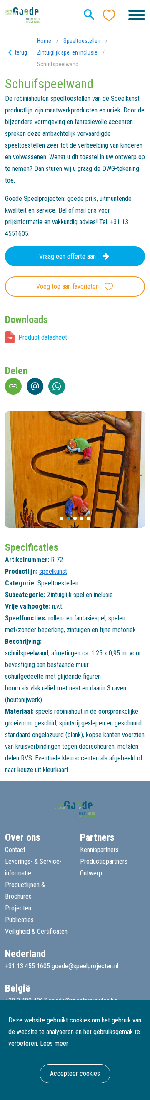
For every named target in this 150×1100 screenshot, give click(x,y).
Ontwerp (91, 873)
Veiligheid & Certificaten (36, 931)
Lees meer (54, 1044)
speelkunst (53, 571)
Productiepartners (104, 861)
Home (44, 41)
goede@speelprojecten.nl (85, 966)
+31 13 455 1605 (27, 966)
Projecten (18, 908)
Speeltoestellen (81, 41)
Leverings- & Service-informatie (33, 867)
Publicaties (19, 920)
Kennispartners (99, 850)
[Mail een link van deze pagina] (35, 386)
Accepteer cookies (75, 1074)
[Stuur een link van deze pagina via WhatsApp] (56, 386)
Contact (15, 850)
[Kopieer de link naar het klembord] (13, 386)
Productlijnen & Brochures (25, 890)
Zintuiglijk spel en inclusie (67, 52)
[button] (61, 518)
